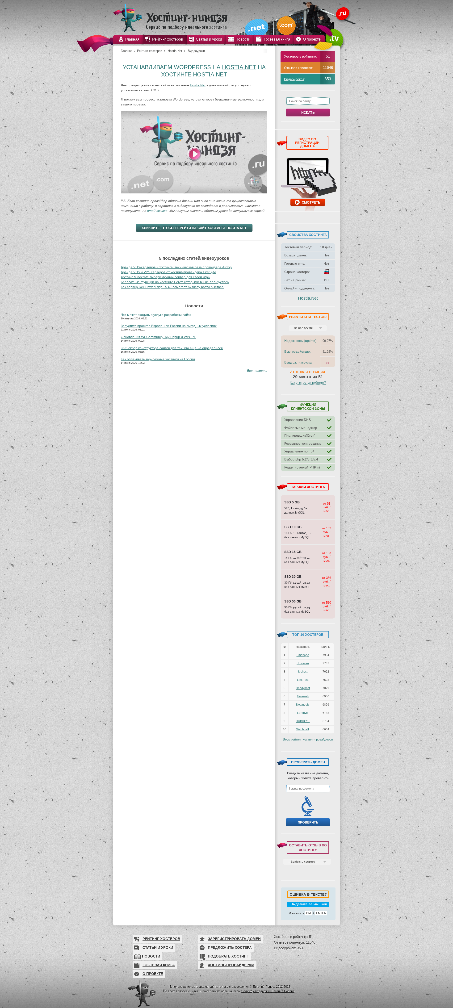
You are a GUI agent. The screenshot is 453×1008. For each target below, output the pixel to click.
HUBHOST (303, 721)
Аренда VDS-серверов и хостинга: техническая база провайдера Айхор (176, 267)
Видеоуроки (196, 51)
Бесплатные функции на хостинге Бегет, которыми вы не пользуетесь (175, 282)
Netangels (302, 704)
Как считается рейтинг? (308, 382)
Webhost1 (302, 729)
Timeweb (303, 696)
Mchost (302, 671)
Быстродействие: (297, 351)
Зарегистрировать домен (234, 939)
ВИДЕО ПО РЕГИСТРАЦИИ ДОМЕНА (307, 142)
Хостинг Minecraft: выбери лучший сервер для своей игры (165, 277)
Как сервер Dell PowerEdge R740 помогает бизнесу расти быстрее (172, 287)
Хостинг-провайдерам (231, 965)
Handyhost (303, 688)
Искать (308, 112)
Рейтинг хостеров (149, 51)
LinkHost (302, 680)
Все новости (257, 370)
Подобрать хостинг (228, 956)
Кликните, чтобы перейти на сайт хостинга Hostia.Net (194, 228)
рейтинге (309, 56)
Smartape (303, 655)
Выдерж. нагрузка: (298, 362)
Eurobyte (303, 713)
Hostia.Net (175, 51)
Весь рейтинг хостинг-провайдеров (308, 739)
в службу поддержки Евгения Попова (267, 991)
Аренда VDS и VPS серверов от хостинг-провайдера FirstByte (168, 272)
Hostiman (303, 663)
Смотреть (311, 202)
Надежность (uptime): (300, 341)
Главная (126, 51)
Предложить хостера (230, 947)
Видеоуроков (294, 79)
